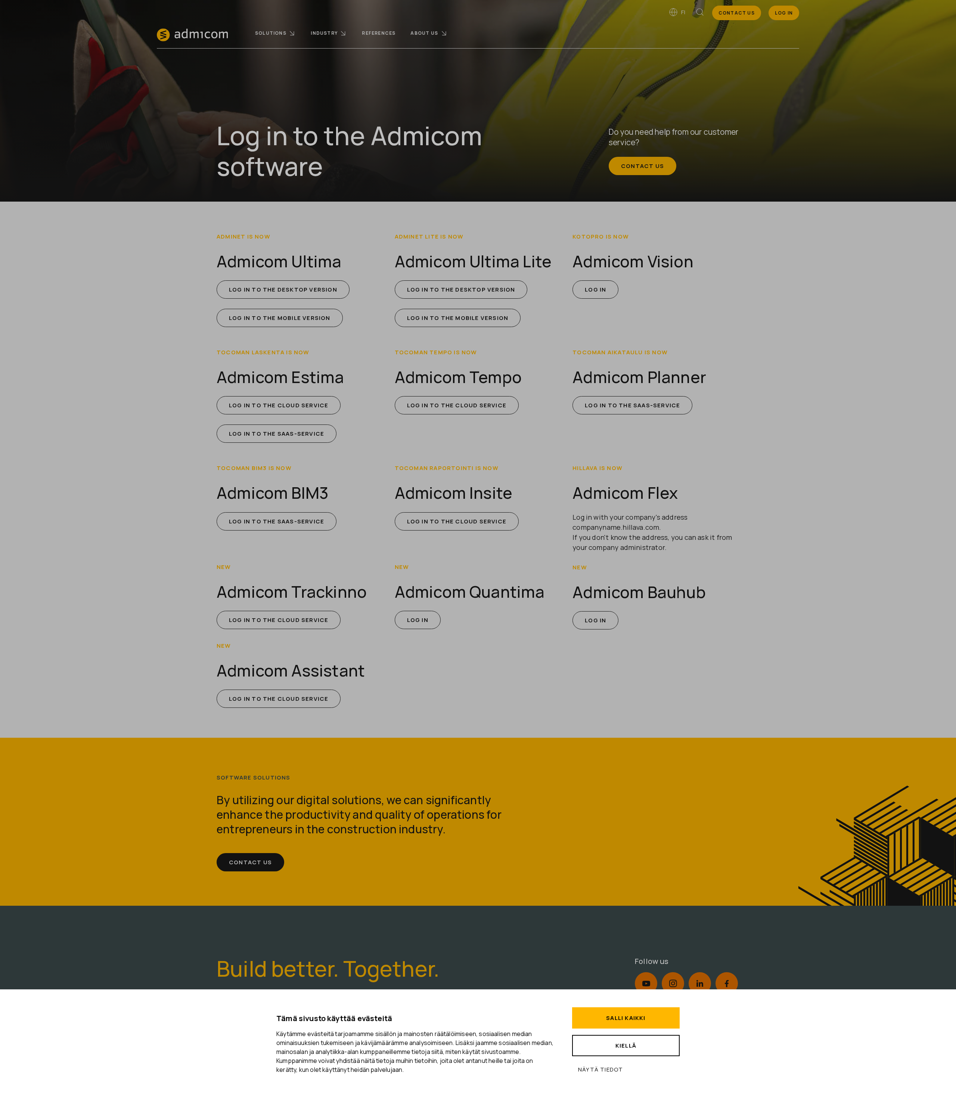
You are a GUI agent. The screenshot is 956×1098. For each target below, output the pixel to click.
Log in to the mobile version (279, 318)
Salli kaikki (625, 1018)
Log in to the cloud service (278, 405)
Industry (324, 33)
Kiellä (625, 1045)
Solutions (270, 33)
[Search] (699, 13)
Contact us (736, 13)
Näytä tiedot (600, 1069)
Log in (595, 289)
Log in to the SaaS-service (276, 434)
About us (424, 33)
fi (683, 12)
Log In (784, 13)
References (378, 33)
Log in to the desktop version (283, 289)
